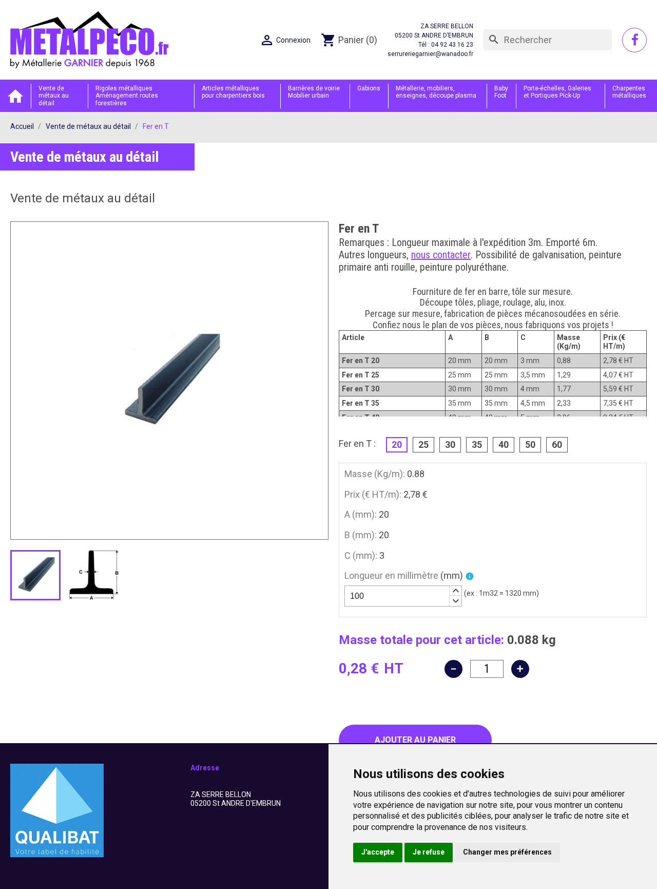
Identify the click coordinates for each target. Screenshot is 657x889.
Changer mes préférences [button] (507, 852)
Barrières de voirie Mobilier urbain (314, 92)
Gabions (368, 88)
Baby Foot (501, 92)
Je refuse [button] (429, 852)
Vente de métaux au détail (53, 96)
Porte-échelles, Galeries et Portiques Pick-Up (557, 92)
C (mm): (360, 555)
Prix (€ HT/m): (372, 494)
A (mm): (360, 514)
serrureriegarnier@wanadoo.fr (430, 54)
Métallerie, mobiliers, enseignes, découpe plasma (436, 92)
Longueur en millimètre (403, 575)
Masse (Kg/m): (374, 473)
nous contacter (441, 255)
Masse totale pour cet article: (421, 640)
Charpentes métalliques (629, 92)
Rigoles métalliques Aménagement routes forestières (126, 96)
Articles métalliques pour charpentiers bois (233, 92)
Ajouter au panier (415, 740)
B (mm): (360, 534)
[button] (455, 591)
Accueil (15, 96)
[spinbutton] (403, 596)
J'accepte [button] (377, 852)
